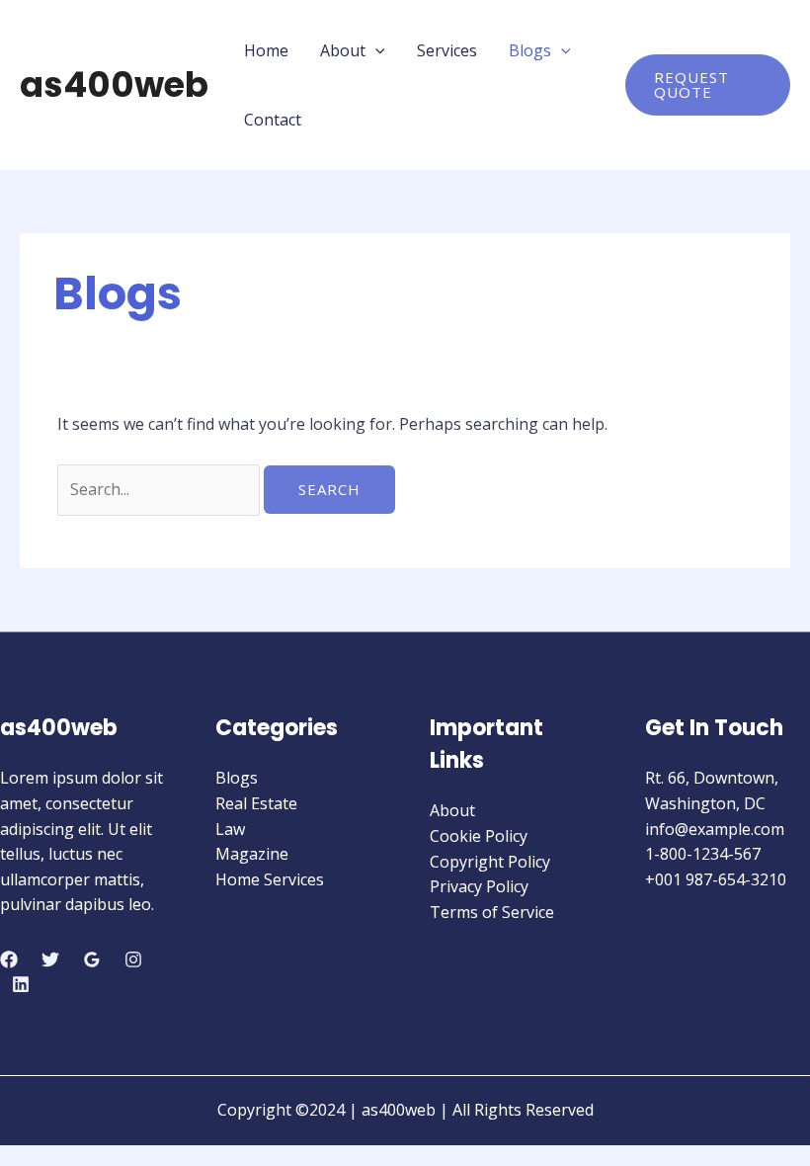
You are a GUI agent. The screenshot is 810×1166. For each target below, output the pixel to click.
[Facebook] (9, 959)
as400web (114, 84)
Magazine (251, 854)
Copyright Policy (490, 862)
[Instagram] (133, 959)
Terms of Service (492, 912)
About (342, 50)
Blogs (530, 50)
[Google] (92, 959)
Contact (272, 119)
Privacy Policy (479, 886)
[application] (375, 50)
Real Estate (256, 803)
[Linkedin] (21, 984)
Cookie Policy (478, 836)
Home (266, 50)
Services (447, 50)
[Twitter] (50, 959)
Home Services (269, 879)
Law (230, 829)
